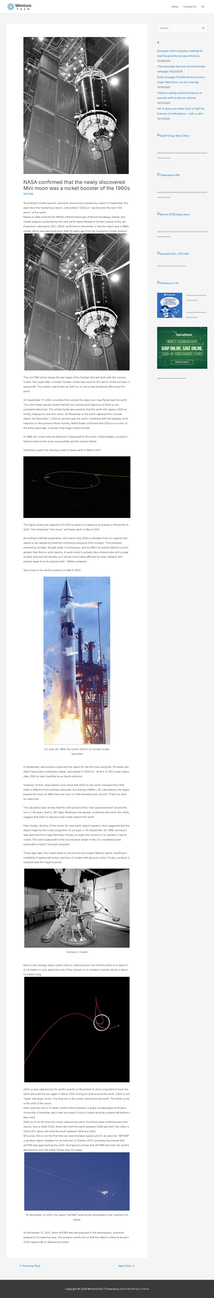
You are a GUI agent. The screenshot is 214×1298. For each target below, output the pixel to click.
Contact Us (189, 6)
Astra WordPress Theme (134, 1288)
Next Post (126, 1266)
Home (174, 6)
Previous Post (29, 1266)
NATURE (28, 193)
